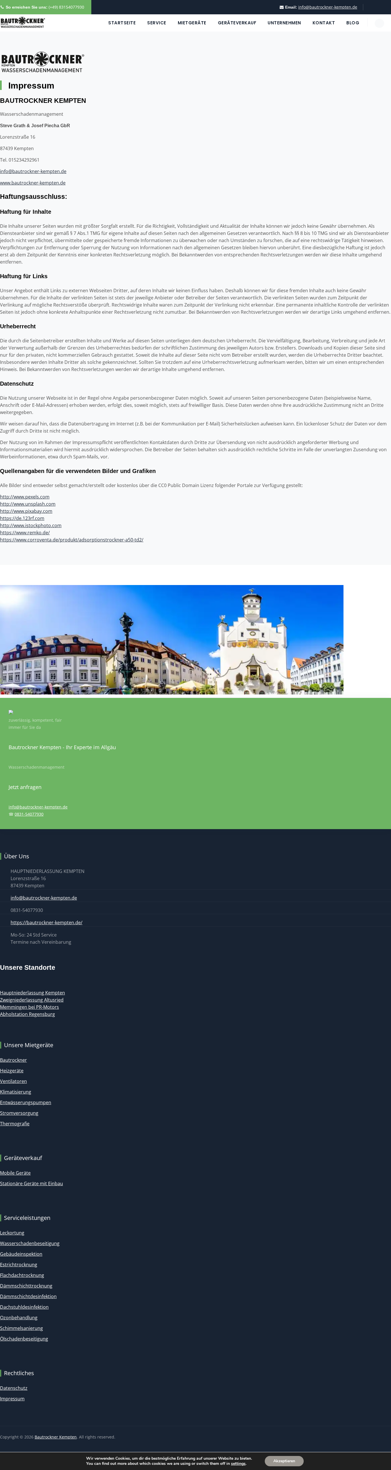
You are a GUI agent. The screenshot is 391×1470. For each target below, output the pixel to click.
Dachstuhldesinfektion (24, 1307)
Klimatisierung (15, 1092)
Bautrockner (13, 1060)
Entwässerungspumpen (25, 1102)
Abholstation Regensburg (27, 1014)
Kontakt (324, 23)
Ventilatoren (13, 1081)
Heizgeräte (11, 1070)
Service (156, 23)
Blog (352, 23)
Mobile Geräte (15, 1173)
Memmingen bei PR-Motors (29, 1007)
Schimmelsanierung (21, 1328)
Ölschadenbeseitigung (24, 1339)
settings (238, 1463)
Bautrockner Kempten (56, 1437)
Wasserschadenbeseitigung (30, 1243)
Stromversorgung (19, 1113)
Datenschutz (13, 1388)
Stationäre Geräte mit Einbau (31, 1183)
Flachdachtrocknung (22, 1275)
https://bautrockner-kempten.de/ (46, 922)
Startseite (122, 23)
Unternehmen (284, 23)
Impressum (12, 1399)
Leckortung (12, 1233)
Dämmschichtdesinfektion (28, 1296)
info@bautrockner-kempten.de (327, 7)
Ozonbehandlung (18, 1317)
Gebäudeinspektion (21, 1254)
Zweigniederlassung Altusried (32, 1000)
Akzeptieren (284, 1461)
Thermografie (14, 1123)
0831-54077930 (29, 814)
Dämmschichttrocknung (26, 1286)
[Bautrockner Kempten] (23, 23)
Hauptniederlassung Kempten (32, 993)
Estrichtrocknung (18, 1264)
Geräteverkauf (237, 23)
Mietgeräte (192, 23)
